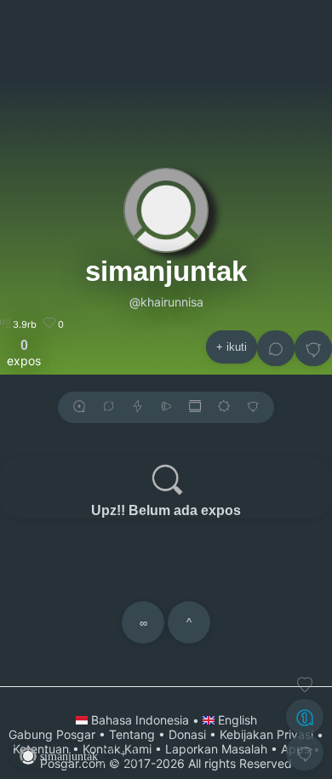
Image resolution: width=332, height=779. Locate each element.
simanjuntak (166, 271)
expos (24, 352)
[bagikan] (108, 407)
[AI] (304, 717)
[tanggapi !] (305, 684)
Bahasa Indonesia (140, 720)
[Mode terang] (224, 407)
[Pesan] (276, 348)
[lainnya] (313, 348)
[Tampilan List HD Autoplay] (195, 407)
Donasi (187, 734)
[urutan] (137, 407)
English (236, 720)
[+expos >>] (79, 407)
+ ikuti (231, 347)
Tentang (132, 734)
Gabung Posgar (52, 734)
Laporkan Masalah (216, 749)
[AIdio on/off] (166, 407)
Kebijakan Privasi (266, 734)
